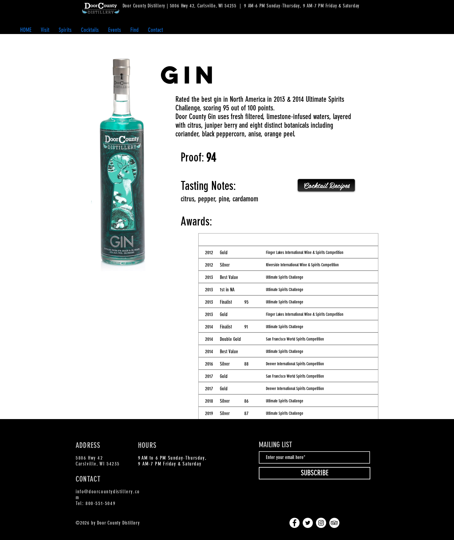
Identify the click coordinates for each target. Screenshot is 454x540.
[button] (65, 30)
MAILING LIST (275, 444)
